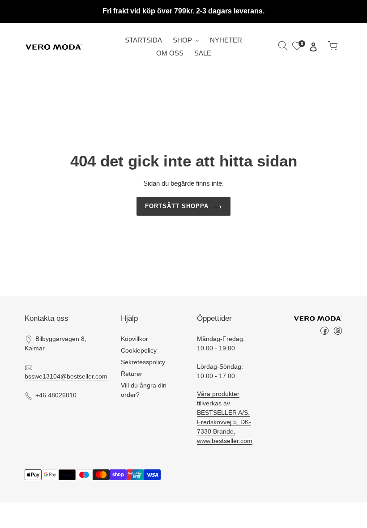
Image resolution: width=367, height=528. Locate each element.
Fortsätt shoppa (177, 206)
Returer (131, 373)
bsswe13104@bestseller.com (66, 376)
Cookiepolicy (139, 350)
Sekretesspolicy (143, 362)
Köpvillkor (134, 338)
